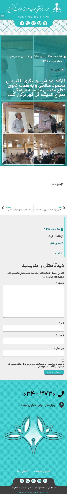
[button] (2, 15)
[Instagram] (33, 23)
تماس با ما (22, 471)
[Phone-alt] (28, 23)
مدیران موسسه (42, 471)
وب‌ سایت (59, 348)
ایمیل (60, 335)
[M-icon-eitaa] (39, 23)
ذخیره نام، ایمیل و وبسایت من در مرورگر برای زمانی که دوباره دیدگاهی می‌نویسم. (36, 365)
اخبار (57, 253)
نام (61, 323)
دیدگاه (60, 283)
